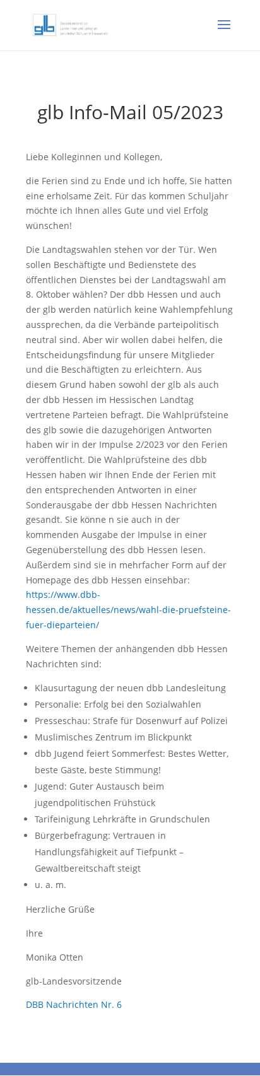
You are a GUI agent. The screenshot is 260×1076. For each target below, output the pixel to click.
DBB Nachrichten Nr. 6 (74, 1004)
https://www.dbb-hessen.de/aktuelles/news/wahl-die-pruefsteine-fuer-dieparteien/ (128, 609)
